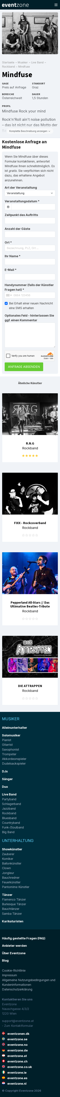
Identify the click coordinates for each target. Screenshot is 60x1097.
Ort (8, 242)
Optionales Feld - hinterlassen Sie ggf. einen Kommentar (29, 318)
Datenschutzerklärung (17, 989)
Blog (5, 960)
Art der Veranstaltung (21, 187)
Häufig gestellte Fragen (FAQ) (23, 938)
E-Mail (10, 270)
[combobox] (30, 248)
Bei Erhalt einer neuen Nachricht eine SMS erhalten (31, 306)
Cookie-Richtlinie (14, 970)
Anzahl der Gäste (17, 229)
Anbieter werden (14, 945)
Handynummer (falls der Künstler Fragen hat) (29, 287)
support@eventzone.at (18, 1021)
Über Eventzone (14, 953)
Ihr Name (12, 256)
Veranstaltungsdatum (22, 201)
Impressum (9, 975)
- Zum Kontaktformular (17, 1025)
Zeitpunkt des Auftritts (21, 215)
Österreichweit (12, 98)
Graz (35, 87)
